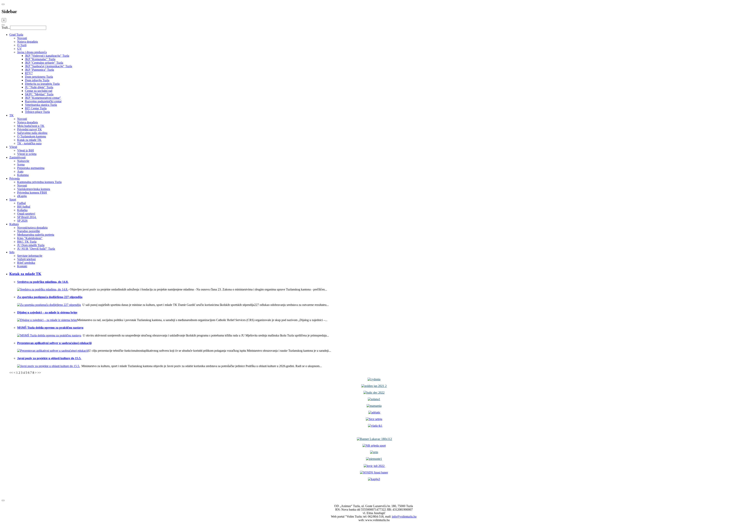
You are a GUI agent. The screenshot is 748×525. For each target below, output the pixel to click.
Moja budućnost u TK (30, 125)
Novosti (22, 38)
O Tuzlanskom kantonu (31, 136)
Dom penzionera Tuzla (39, 76)
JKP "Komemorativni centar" (43, 97)
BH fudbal (23, 206)
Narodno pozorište (28, 231)
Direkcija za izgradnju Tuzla (42, 83)
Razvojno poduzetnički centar (43, 101)
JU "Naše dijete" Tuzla (39, 87)
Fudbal (21, 203)
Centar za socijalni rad (38, 90)
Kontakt (22, 266)
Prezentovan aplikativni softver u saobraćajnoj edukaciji (54, 343)
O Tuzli (21, 45)
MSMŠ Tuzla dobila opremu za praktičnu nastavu (50, 327)
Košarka (22, 210)
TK (11, 115)
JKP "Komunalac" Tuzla (40, 59)
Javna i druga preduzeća (32, 52)
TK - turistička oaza (29, 143)
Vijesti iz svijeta (26, 154)
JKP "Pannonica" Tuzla (39, 69)
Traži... (6, 27)
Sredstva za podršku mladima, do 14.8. (42, 281)
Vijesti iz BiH (25, 150)
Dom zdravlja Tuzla (37, 80)
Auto (20, 171)
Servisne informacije (29, 255)
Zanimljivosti (17, 157)
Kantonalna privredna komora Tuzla (39, 182)
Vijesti (13, 147)
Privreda (14, 178)
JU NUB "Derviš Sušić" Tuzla (36, 248)
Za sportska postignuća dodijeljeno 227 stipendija (49, 297)
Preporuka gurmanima (30, 168)
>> (39, 372)
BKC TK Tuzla (26, 241)
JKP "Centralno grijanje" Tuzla (44, 62)
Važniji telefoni (26, 259)
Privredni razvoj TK (29, 129)
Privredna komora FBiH (32, 192)
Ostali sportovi (26, 213)
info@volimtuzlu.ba (404, 516)
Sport (12, 199)
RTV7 (29, 73)
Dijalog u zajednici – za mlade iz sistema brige (47, 312)
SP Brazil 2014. (26, 217)
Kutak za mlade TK (29, 140)
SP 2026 (22, 220)
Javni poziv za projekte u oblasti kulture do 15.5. (49, 358)
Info (11, 252)
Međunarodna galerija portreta (35, 234)
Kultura (14, 224)
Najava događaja (27, 41)
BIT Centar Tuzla (36, 108)
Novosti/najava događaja (32, 227)
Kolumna (23, 175)
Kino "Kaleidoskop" (29, 238)
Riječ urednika (26, 262)
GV (19, 48)
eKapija (22, 196)
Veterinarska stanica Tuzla (41, 104)
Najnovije (23, 161)
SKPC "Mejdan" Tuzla (39, 94)
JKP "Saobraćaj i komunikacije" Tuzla (48, 66)
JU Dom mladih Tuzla (30, 245)
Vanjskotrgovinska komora (33, 189)
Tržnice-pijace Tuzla (37, 111)
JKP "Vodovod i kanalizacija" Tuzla (47, 55)
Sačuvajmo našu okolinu (32, 133)
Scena (21, 164)
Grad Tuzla (16, 34)
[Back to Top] (3, 500)
